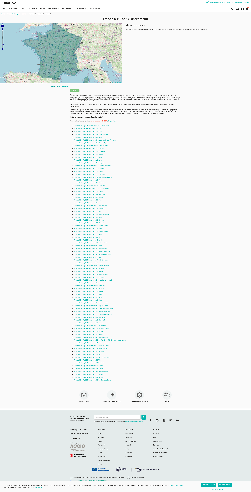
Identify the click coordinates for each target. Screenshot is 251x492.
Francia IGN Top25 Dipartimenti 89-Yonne (88, 377)
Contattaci (76, 438)
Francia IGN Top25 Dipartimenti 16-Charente (89, 174)
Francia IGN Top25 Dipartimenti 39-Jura (87, 237)
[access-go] (237, 9)
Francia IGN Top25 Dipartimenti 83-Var (87, 360)
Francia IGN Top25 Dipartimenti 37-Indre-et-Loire (91, 231)
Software (13, 8)
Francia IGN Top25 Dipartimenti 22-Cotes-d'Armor (91, 188)
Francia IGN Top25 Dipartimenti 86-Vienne (88, 368)
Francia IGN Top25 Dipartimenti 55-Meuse (88, 283)
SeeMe (100, 453)
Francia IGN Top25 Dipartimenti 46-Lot (87, 257)
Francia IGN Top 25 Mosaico (17, 14)
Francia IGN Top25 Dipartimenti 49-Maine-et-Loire (91, 266)
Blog (154, 437)
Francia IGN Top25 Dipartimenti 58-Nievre (88, 291)
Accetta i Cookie (209, 485)
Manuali (128, 445)
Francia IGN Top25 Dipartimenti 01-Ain (87, 128)
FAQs (127, 449)
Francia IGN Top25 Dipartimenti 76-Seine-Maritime (91, 343)
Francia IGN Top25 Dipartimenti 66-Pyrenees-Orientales (93, 314)
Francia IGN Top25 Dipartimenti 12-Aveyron (89, 163)
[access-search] (232, 9)
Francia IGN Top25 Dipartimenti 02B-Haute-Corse (91, 134)
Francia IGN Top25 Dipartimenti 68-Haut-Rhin (89, 320)
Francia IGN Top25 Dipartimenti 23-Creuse (88, 191)
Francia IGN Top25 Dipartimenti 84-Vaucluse (89, 363)
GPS (3, 8)
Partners (156, 445)
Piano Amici (102, 456)
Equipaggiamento (104, 460)
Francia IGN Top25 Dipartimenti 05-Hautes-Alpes (91, 143)
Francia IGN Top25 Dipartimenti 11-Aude (88, 160)
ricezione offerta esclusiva (134, 421)
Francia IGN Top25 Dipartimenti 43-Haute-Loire (90, 248)
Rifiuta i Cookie (224, 485)
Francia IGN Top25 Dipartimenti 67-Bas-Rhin (89, 317)
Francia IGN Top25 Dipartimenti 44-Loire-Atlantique (92, 251)
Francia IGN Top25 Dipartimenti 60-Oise (88, 297)
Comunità (129, 453)
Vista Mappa (55, 86)
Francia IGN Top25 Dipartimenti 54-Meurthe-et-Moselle (93, 280)
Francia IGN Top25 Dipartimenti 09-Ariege (88, 154)
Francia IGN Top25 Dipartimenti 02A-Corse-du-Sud (91, 126)
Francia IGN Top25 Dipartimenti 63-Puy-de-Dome (91, 305)
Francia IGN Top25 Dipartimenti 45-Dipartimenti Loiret (92, 254)
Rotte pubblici (67, 8)
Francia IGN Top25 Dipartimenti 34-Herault (89, 223)
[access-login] (242, 9)
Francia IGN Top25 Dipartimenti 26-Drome (88, 200)
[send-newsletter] (143, 417)
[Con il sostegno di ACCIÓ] (78, 450)
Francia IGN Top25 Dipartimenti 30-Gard (88, 211)
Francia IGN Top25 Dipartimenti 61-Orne (88, 300)
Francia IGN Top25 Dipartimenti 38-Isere (88, 234)
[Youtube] (164, 420)
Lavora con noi (158, 456)
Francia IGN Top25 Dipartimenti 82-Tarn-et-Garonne (92, 357)
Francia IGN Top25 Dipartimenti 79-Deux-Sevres (90, 348)
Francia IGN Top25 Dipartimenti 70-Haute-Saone (90, 326)
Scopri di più (112, 121)
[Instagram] (171, 420)
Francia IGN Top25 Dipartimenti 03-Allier (88, 137)
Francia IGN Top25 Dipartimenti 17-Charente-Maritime (93, 177)
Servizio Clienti (131, 441)
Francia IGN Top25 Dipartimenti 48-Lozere (88, 263)
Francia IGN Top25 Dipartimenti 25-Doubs (88, 197)
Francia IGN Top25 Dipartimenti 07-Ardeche (89, 148)
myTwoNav (129, 433)
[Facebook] (150, 420)
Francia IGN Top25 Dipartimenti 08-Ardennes (89, 151)
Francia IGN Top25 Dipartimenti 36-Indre (88, 228)
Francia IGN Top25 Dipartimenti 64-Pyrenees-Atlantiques (93, 308)
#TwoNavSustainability (161, 449)
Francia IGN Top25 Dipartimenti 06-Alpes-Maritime (91, 146)
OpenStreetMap (116, 82)
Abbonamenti (53, 8)
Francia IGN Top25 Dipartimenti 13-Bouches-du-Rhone (92, 166)
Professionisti (95, 8)
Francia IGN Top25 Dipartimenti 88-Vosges (88, 374)
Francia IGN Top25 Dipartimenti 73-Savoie (88, 334)
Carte (23, 8)
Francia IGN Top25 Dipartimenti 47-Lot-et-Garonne (91, 260)
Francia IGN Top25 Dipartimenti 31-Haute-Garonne (91, 214)
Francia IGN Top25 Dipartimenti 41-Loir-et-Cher (90, 243)
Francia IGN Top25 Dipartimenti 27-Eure (88, 203)
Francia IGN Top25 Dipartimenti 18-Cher (88, 180)
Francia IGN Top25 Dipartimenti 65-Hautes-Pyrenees (92, 311)
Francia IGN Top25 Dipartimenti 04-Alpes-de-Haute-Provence (95, 140)
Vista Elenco (66, 86)
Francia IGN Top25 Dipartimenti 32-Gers (88, 217)
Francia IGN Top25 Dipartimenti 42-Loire (88, 245)
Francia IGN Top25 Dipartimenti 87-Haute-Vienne (91, 371)
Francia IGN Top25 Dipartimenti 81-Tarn (87, 354)
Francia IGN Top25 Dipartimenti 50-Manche (89, 268)
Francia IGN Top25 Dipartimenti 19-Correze (89, 183)
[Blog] (157, 420)
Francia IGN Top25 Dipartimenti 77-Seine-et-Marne (91, 346)
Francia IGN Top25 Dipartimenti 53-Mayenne (89, 277)
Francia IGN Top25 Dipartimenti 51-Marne (88, 271)
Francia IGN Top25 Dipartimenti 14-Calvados (89, 168)
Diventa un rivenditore (160, 453)
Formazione (81, 8)
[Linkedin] (177, 420)
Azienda (156, 433)
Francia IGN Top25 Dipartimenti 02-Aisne (88, 131)
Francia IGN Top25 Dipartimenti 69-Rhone (88, 323)
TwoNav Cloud (103, 449)
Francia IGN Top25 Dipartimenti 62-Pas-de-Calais (91, 303)
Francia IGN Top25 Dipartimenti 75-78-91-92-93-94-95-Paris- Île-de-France (100, 340)
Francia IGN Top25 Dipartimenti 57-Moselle (89, 288)
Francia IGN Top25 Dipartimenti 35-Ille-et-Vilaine (91, 226)
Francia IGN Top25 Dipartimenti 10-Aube (88, 157)
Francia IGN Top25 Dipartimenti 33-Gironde (89, 220)
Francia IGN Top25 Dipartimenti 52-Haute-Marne (91, 274)
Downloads (129, 437)
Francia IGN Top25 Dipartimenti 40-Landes (88, 240)
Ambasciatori (157, 441)
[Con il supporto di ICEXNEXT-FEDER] (125, 469)
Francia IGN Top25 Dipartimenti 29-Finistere (89, 208)
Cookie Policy (38, 487)
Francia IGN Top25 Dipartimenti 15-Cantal (88, 171)
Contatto (129, 456)
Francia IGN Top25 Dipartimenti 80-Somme (89, 351)
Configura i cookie (217, 489)
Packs (42, 8)
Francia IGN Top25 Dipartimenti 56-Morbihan (89, 286)
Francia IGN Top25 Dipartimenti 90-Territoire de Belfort (93, 380)
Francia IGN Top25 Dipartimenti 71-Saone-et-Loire (91, 328)
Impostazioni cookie (176, 485)
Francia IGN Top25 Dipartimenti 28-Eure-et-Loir (90, 206)
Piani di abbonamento (229, 2)
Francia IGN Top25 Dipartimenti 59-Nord (88, 294)
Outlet (100, 464)
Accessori (33, 8)
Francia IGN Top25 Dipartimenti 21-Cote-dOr (89, 186)
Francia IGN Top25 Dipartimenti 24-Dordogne (89, 194)
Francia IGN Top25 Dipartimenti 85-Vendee (88, 366)
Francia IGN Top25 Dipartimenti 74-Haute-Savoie (91, 337)
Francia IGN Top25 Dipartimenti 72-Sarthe (88, 331)
